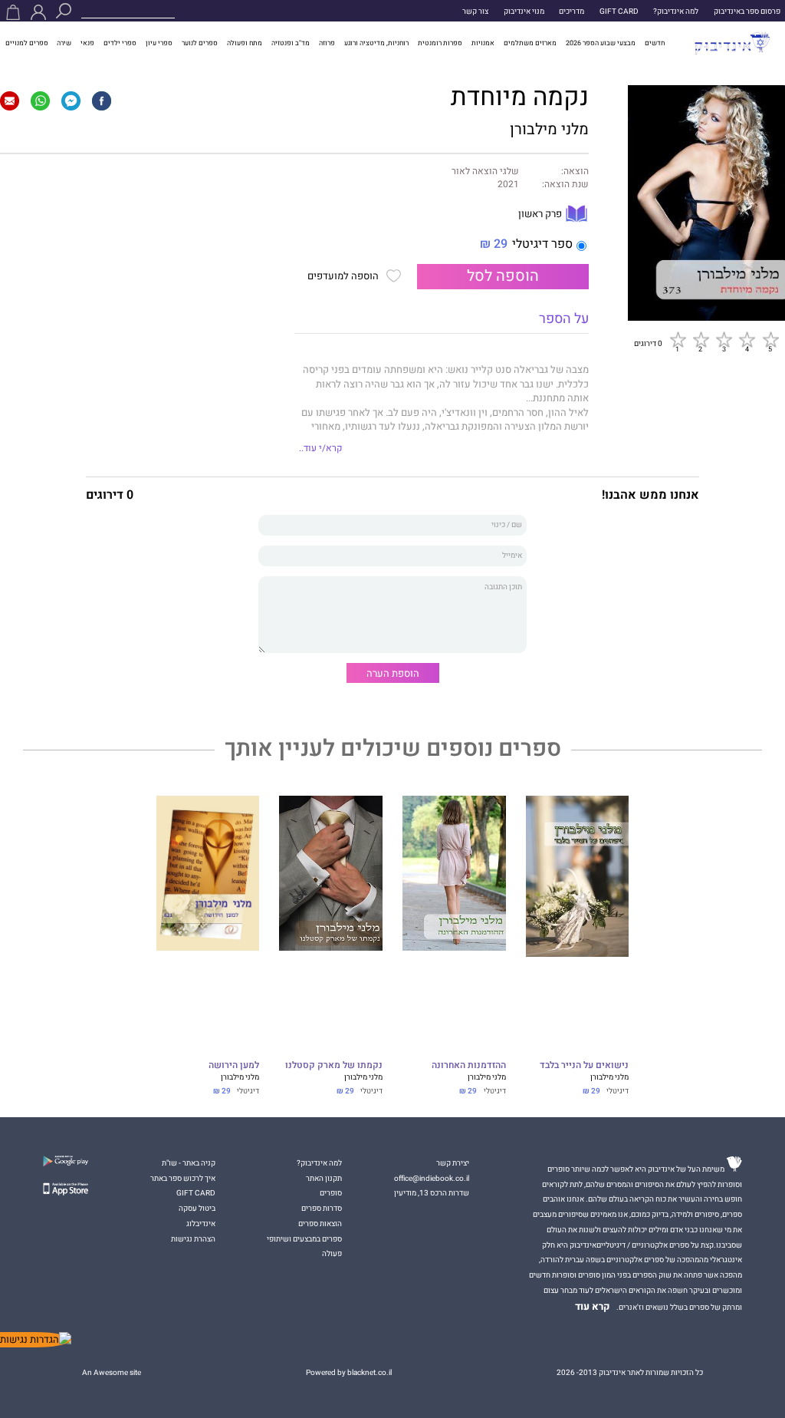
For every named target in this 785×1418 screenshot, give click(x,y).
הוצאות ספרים (320, 1223)
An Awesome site (111, 1372)
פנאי (87, 43)
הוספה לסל (503, 276)
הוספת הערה (392, 673)
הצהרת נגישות (193, 1239)
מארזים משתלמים (530, 43)
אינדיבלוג (200, 1223)
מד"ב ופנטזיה (290, 43)
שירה (64, 43)
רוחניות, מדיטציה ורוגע (376, 43)
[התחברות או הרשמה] (38, 12)
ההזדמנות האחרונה (469, 1066)
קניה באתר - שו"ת (188, 1163)
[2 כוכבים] (700, 339)
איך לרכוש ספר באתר (182, 1178)
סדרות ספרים (321, 1208)
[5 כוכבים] (770, 339)
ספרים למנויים (26, 43)
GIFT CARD (619, 11)
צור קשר (475, 11)
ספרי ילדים (119, 43)
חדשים (655, 43)
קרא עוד (592, 1306)
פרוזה (327, 43)
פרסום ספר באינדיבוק (747, 11)
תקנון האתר (324, 1178)
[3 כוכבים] (723, 339)
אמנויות (482, 43)
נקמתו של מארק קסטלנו (334, 1066)
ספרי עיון (159, 43)
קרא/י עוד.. (320, 448)
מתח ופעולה (244, 43)
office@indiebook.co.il (431, 1178)
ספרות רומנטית (440, 43)
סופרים (331, 1193)
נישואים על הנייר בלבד (584, 1066)
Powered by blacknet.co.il (349, 1372)
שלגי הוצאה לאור (485, 172)
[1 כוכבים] (677, 339)
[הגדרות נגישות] (35, 1339)
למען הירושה (234, 1066)
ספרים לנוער (200, 43)
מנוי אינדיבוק (524, 11)
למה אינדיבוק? (675, 11)
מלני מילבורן (549, 129)
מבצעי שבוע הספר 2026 (601, 43)
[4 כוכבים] (746, 339)
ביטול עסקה (197, 1208)
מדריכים (571, 11)
